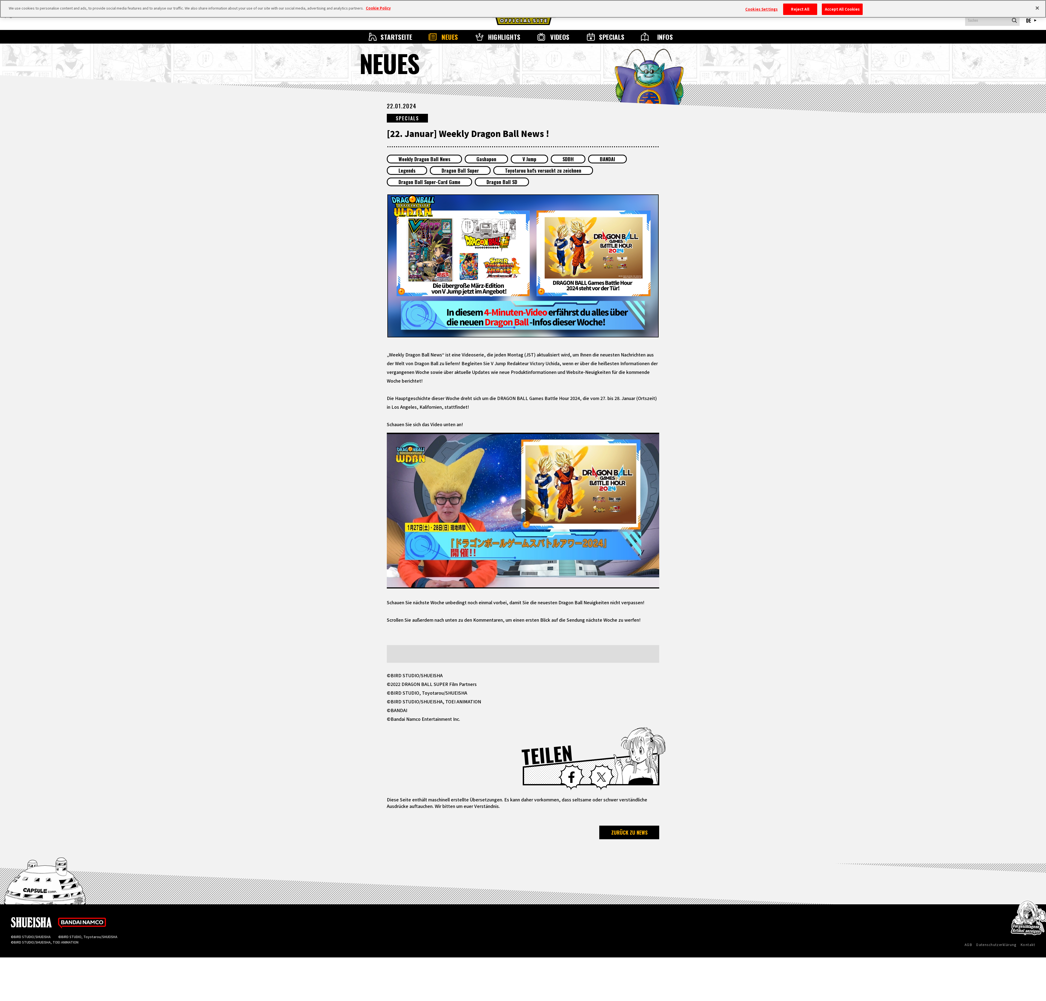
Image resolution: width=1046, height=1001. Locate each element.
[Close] (1037, 8)
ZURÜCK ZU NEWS (629, 832)
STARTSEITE (396, 37)
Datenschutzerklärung (996, 944)
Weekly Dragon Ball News (424, 159)
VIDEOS (560, 37)
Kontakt (1028, 944)
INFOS (665, 37)
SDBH (568, 159)
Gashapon (486, 159)
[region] (523, 9)
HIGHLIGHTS (504, 37)
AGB (968, 944)
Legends (407, 170)
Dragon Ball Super (460, 170)
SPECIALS (612, 37)
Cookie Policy (378, 8)
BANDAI (607, 159)
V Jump (529, 159)
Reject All (800, 9)
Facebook (571, 777)
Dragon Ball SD (501, 181)
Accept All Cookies (842, 9)
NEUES (450, 37)
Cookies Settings (761, 9)
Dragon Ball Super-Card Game (429, 181)
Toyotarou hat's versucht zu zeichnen (543, 170)
